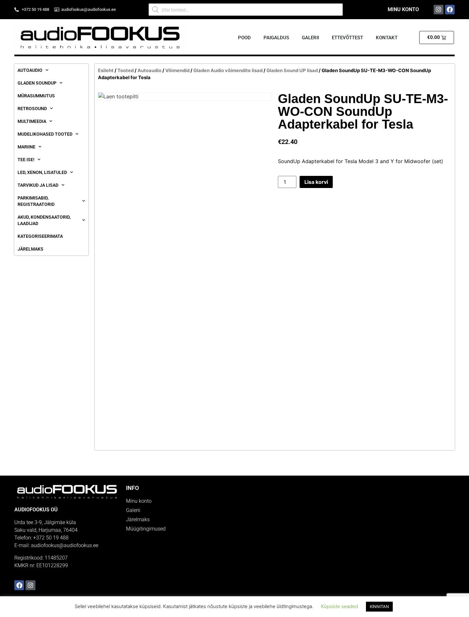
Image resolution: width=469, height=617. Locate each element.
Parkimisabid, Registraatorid (36, 201)
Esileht (106, 70)
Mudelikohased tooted (45, 134)
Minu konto (403, 9)
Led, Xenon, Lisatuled (42, 172)
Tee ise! (26, 159)
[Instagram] (438, 9)
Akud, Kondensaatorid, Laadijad (44, 220)
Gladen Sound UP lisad (292, 70)
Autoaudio (30, 70)
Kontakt (387, 38)
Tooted (125, 70)
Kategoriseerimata (40, 236)
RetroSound (32, 108)
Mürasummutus (36, 95)
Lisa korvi (316, 182)
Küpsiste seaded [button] (339, 606)
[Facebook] (450, 9)
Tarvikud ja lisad (38, 185)
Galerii (310, 38)
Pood (244, 38)
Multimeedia (32, 121)
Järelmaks (30, 249)
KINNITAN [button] (379, 606)
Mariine (26, 146)
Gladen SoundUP (37, 83)
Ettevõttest (347, 38)
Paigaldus (276, 38)
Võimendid (177, 70)
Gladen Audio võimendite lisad (228, 70)
